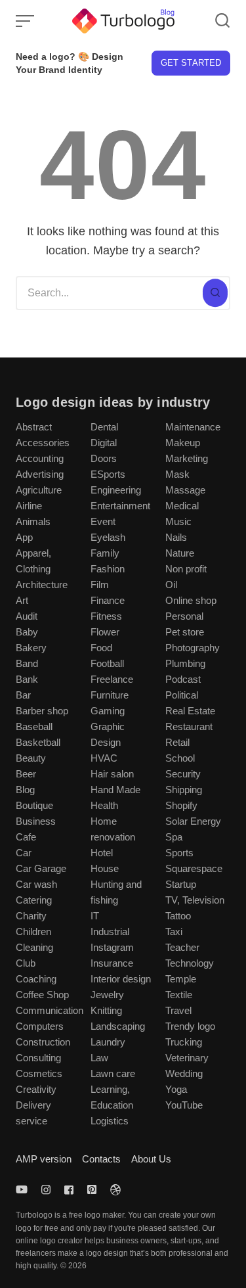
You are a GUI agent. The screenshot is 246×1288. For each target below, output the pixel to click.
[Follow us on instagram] (46, 1189)
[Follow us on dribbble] (115, 1189)
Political (181, 695)
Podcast (183, 679)
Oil (171, 584)
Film (100, 584)
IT (95, 915)
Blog (25, 789)
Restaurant (189, 726)
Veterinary (187, 1057)
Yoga (176, 1089)
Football (107, 663)
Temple (180, 978)
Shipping (183, 789)
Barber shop (42, 710)
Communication (49, 1010)
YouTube (184, 1105)
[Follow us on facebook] (69, 1189)
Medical (182, 505)
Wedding (184, 1073)
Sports (179, 852)
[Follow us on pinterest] (92, 1189)
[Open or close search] (222, 21)
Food (101, 647)
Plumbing (185, 663)
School (180, 758)
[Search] (215, 293)
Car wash (36, 884)
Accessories (43, 442)
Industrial (110, 931)
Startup (180, 884)
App (24, 537)
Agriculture (39, 489)
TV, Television (194, 900)
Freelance (112, 679)
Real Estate (190, 710)
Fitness (106, 616)
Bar (23, 695)
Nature (179, 553)
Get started (190, 63)
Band (27, 663)
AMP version (44, 1158)
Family (105, 553)
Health (104, 805)
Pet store (184, 631)
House (105, 868)
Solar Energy (193, 821)
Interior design (121, 978)
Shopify (181, 805)
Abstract (34, 426)
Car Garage (41, 868)
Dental (104, 426)
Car (23, 852)
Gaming (108, 710)
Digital (104, 442)
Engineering (116, 489)
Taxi (173, 931)
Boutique (34, 805)
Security (183, 773)
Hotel (102, 852)
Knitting (106, 1010)
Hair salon (112, 773)
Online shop (190, 600)
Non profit (186, 568)
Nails (176, 537)
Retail (177, 742)
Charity (31, 915)
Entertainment (120, 505)
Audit (26, 616)
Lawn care (113, 1073)
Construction (43, 1041)
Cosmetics (39, 1073)
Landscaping (118, 1026)
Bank (27, 679)
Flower (105, 631)
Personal (184, 616)
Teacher (182, 947)
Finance (108, 600)
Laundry (108, 1041)
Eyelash (108, 537)
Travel (178, 1010)
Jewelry (107, 994)
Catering (34, 900)
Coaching (36, 978)
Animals (33, 521)
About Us (151, 1158)
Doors (104, 458)
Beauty (31, 758)
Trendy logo (190, 1026)
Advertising (40, 474)
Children (33, 931)
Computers (40, 1026)
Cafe (26, 836)
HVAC (104, 758)
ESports (108, 474)
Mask (177, 474)
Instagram (112, 947)
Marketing (186, 458)
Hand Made (115, 789)
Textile (178, 994)
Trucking (183, 1041)
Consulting (38, 1057)
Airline (29, 505)
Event (103, 521)
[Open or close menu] (26, 21)
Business (36, 821)
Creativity (36, 1089)
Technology (189, 963)
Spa (173, 836)
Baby (27, 631)
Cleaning (34, 947)
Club (25, 963)
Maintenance (192, 426)
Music (178, 521)
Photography (192, 647)
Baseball (34, 726)
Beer (26, 773)
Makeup (182, 442)
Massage (185, 489)
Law (99, 1057)
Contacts (101, 1158)
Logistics (110, 1120)
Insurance (112, 963)
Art (22, 600)
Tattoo (178, 915)
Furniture (110, 695)
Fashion (108, 568)
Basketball (38, 742)
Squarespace (193, 868)
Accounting (40, 458)
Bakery (31, 647)
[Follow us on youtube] (24, 1189)
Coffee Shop (42, 994)
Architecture (42, 584)
